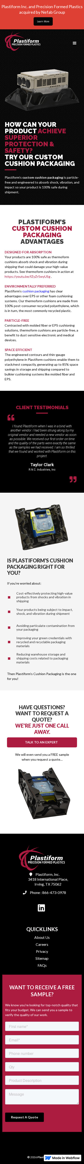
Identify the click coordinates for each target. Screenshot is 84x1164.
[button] (75, 43)
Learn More (43, 21)
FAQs (42, 965)
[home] (21, 40)
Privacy (42, 951)
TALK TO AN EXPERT (41, 742)
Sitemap (42, 958)
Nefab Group (52, 12)
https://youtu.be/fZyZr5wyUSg (27, 276)
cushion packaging (35, 291)
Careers (42, 944)
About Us (42, 937)
